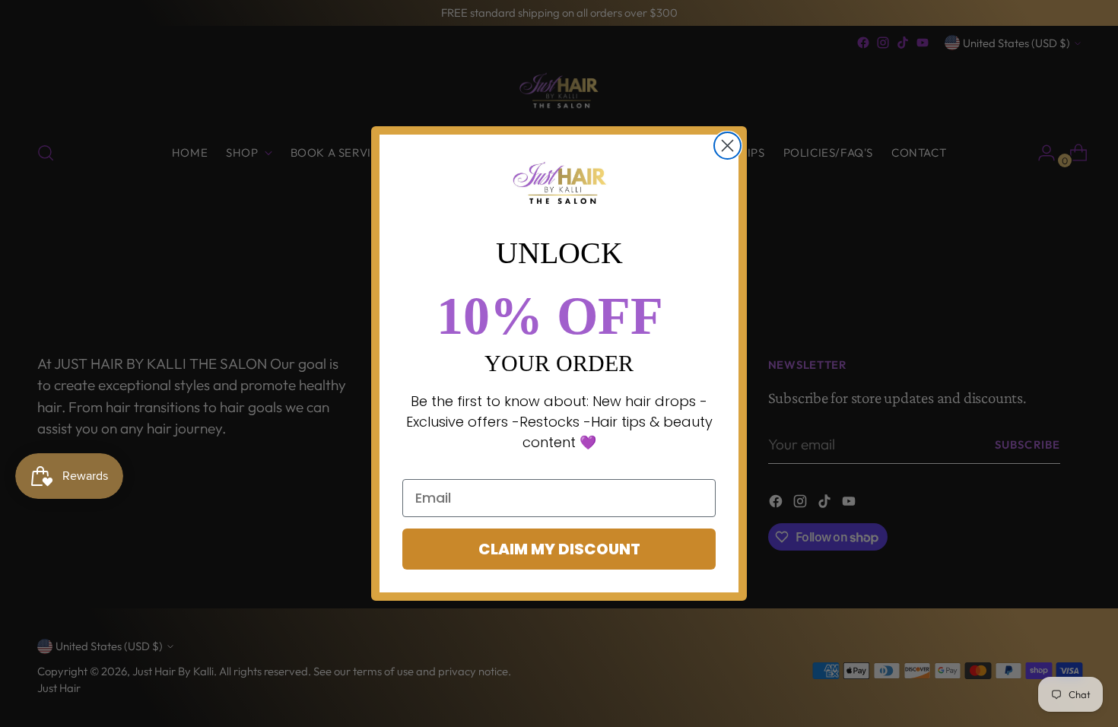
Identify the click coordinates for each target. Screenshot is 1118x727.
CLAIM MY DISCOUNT (559, 549)
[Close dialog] (727, 145)
